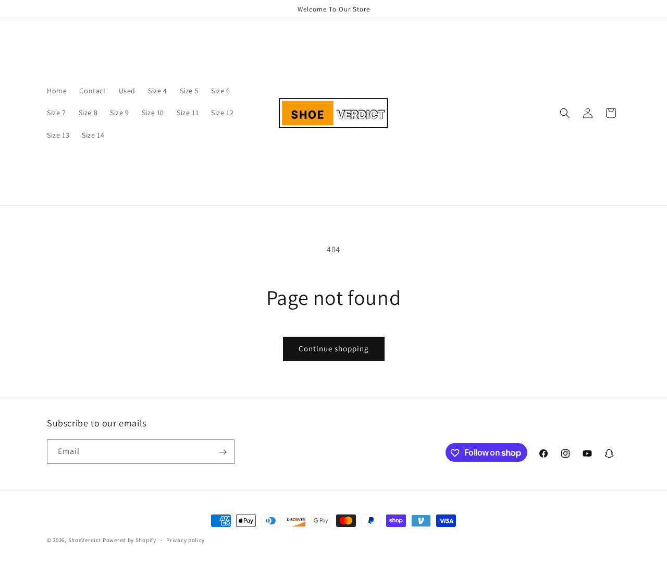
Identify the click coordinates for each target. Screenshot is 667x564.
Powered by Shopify (129, 540)
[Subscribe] (222, 452)
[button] (564, 113)
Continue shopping (334, 348)
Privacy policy (185, 539)
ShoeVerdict (85, 540)
